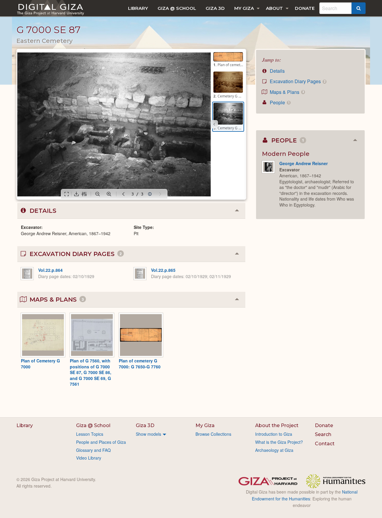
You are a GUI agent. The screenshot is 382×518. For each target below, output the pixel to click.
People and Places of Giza (101, 442)
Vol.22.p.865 (163, 270)
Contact (325, 443)
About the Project (276, 425)
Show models (148, 434)
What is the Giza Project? (279, 442)
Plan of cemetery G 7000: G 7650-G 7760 (140, 364)
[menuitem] (138, 8)
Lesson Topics (89, 434)
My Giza (244, 8)
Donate (305, 8)
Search (323, 434)
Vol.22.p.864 (50, 270)
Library (138, 8)
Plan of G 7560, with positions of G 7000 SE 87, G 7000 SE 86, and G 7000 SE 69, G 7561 (90, 372)
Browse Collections (213, 434)
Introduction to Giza (273, 434)
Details (277, 70)
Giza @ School (177, 8)
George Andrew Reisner (303, 163)
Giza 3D (215, 8)
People (279, 102)
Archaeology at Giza (274, 450)
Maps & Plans (286, 92)
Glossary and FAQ (93, 450)
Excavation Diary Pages (297, 81)
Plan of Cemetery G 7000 (40, 364)
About (274, 8)
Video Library (88, 458)
